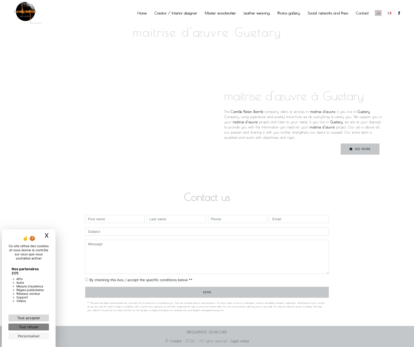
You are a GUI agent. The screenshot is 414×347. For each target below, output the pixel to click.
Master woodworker (220, 13)
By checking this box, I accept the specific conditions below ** (140, 280)
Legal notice (239, 341)
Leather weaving (257, 13)
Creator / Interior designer (175, 13)
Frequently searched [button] (207, 332)
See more (362, 149)
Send (207, 292)
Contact (362, 13)
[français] (389, 13)
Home (142, 13)
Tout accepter (28, 318)
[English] (378, 13)
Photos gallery (289, 13)
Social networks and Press (328, 13)
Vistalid (175, 341)
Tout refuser (29, 327)
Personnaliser (29, 336)
